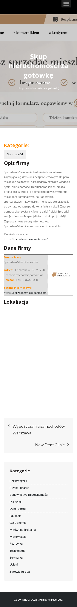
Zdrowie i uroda (20, 571)
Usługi (14, 564)
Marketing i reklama (23, 529)
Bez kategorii (18, 480)
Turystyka (16, 557)
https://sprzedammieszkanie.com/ (26, 239)
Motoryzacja (18, 536)
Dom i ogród (15, 154)
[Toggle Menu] (66, 3)
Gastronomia (18, 522)
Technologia (17, 550)
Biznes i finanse (19, 487)
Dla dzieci (16, 501)
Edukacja (15, 515)
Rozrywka (16, 543)
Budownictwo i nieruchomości (29, 494)
